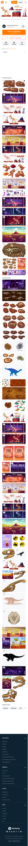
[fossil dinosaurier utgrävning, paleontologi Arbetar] (13, 234)
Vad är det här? (13, 48)
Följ (23, 27)
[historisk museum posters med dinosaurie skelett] (13, 507)
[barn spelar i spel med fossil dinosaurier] (9, 754)
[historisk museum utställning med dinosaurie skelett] (13, 220)
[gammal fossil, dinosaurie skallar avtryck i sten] (8, 381)
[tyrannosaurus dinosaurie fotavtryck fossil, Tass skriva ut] (8, 370)
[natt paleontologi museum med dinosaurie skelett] (13, 211)
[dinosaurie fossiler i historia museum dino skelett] (13, 108)
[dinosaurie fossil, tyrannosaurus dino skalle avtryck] (7, 392)
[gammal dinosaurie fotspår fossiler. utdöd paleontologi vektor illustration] (13, 717)
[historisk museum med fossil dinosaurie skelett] (13, 98)
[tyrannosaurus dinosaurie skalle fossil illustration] (8, 633)
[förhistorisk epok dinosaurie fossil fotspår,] (10, 425)
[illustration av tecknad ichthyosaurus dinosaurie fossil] (13, 249)
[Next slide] (22, 832)
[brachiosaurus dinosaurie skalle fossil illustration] (9, 819)
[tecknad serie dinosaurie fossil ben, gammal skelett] (13, 346)
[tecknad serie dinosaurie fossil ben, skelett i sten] (13, 319)
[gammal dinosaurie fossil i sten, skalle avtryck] (8, 358)
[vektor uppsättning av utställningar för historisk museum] (13, 157)
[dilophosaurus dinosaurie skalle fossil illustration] (9, 806)
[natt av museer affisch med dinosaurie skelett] (7, 607)
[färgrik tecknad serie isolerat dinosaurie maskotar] (8, 460)
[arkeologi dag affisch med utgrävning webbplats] (6, 793)
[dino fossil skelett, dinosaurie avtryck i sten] (13, 333)
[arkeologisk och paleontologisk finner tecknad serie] (13, 170)
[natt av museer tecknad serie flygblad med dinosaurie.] (6, 742)
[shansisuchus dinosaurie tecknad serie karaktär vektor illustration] (13, 700)
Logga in (21, 2)
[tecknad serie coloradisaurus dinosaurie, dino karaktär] (13, 406)
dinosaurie (13, 832)
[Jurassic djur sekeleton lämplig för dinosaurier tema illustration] (9, 621)
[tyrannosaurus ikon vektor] (7, 644)
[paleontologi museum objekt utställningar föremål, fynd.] (13, 119)
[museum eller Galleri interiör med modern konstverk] (13, 192)
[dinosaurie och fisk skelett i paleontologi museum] (13, 202)
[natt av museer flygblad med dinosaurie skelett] (9, 533)
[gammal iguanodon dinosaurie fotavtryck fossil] (8, 448)
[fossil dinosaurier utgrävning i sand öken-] (7, 665)
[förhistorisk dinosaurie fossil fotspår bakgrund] (13, 436)
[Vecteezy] (2, 2)
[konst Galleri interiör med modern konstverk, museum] (11, 283)
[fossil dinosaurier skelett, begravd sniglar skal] (13, 85)
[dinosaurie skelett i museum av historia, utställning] (13, 129)
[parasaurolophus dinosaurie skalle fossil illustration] (13, 685)
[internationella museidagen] (13, 272)
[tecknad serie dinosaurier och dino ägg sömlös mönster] (6, 417)
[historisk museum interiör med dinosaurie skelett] (13, 183)
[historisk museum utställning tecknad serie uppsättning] (13, 471)
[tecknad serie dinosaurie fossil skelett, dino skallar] (13, 307)
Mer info (5, 51)
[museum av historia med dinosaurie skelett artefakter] (13, 140)
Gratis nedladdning (14, 32)
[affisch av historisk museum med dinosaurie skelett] (6, 275)
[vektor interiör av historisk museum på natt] (13, 781)
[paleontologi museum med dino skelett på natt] (13, 149)
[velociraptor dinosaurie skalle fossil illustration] (8, 674)
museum (5, 832)
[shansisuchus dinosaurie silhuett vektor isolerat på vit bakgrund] (13, 768)
